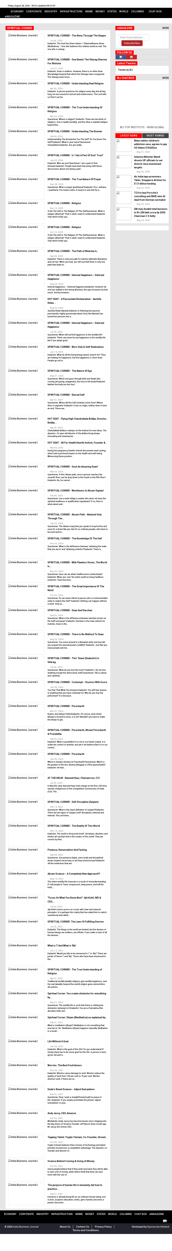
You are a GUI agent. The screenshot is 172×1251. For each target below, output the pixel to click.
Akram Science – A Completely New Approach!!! (74, 873)
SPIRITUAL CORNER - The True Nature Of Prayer (74, 179)
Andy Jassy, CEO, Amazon (62, 1113)
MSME (89, 11)
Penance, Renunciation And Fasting (67, 849)
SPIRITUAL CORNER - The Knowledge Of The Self (75, 538)
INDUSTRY (51, 11)
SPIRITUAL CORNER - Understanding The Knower (75, 131)
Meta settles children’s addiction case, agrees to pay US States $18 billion (150, 144)
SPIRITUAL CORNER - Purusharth (66, 706)
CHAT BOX (155, 11)
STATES (112, 11)
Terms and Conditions (86, 1230)
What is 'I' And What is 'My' (62, 945)
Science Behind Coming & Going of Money (71, 1161)
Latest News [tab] (128, 135)
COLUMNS (137, 11)
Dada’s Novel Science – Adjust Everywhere (71, 1089)
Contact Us (82, 1226)
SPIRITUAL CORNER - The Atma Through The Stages (77, 35)
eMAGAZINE (12, 16)
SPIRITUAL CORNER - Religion (64, 203)
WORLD (123, 11)
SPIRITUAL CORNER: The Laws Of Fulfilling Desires (76, 921)
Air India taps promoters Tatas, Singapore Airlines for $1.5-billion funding (150, 180)
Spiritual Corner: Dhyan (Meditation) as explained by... (77, 1017)
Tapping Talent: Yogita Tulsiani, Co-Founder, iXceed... (78, 1137)
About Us (65, 1226)
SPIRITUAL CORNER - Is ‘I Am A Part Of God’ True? (75, 155)
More (165, 28)
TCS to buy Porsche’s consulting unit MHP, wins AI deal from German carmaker (150, 196)
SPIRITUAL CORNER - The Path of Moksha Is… (73, 251)
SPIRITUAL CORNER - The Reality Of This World (74, 825)
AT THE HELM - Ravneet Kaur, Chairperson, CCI (74, 778)
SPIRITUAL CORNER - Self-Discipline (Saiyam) (73, 802)
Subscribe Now (132, 43)
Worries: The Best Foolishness (65, 1065)
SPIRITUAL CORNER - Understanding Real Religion (76, 83)
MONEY (100, 11)
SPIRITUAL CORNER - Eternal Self (66, 394)
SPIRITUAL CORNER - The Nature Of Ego (70, 370)
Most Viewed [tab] (155, 135)
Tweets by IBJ (125, 69)
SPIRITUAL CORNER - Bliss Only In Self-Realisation (76, 347)
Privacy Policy (103, 1226)
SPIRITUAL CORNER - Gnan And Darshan (70, 610)
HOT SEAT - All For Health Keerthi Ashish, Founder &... (77, 442)
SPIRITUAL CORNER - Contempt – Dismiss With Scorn (77, 682)
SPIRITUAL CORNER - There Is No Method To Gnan (76, 634)
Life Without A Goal (58, 1041)
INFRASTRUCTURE (71, 11)
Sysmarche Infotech (158, 1226)
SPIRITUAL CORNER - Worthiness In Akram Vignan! (76, 490)
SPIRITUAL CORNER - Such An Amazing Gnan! (73, 466)
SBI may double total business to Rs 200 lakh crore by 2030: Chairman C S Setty (150, 212)
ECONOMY (17, 11)
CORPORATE (34, 11)
